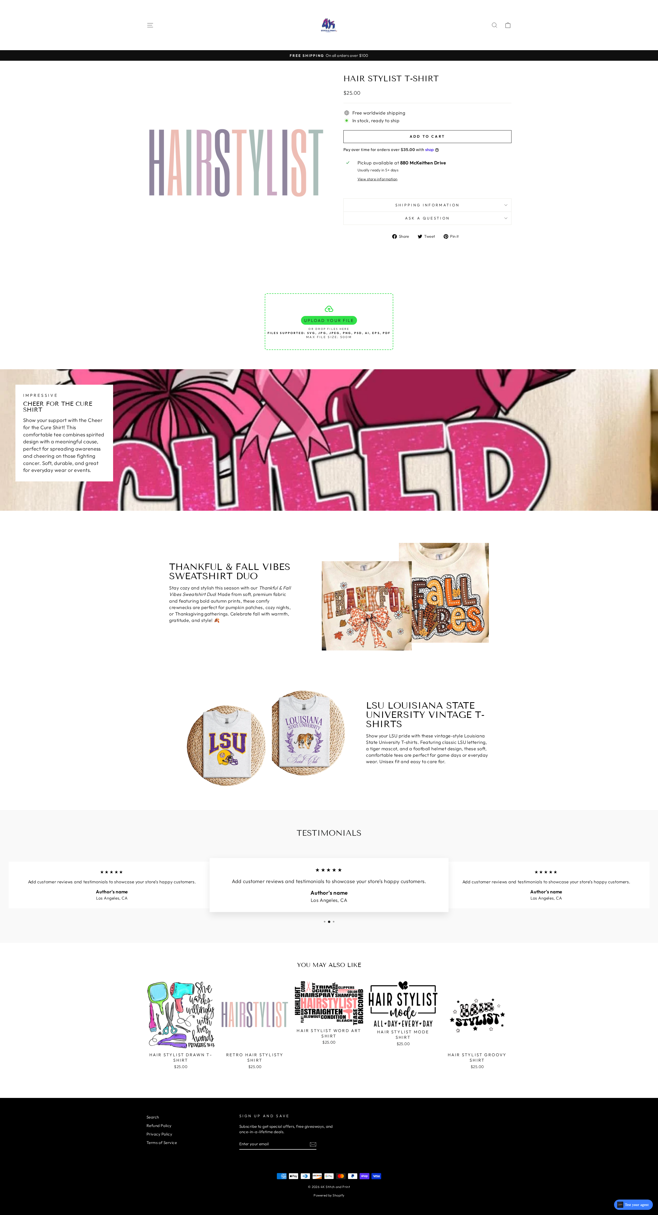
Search (153, 1117)
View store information (378, 179)
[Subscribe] (313, 1144)
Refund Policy (159, 1125)
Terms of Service (162, 1142)
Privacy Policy (159, 1134)
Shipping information (427, 205)
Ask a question (427, 218)
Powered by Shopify (329, 1195)
